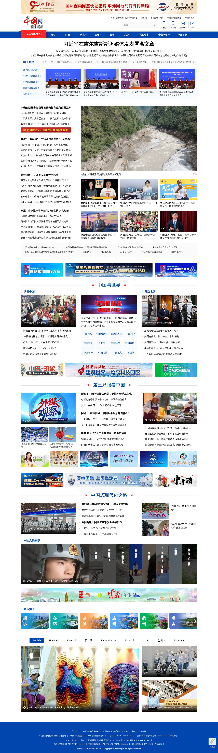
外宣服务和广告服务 (91, 731)
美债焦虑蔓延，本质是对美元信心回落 (163, 348)
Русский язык (108, 640)
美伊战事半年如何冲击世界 (43, 210)
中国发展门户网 (157, 18)
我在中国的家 (167, 203)
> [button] (195, 62)
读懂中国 (29, 291)
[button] (195, 138)
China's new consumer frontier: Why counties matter (167, 707)
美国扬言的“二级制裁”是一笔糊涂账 (162, 342)
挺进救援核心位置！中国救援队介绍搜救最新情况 (46, 150)
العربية (145, 640)
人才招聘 (106, 731)
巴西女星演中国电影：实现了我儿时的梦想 (166, 433)
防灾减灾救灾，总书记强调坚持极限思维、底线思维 (82, 51)
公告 (126, 731)
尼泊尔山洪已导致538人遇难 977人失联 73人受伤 (46, 227)
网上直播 (28, 62)
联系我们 (116, 731)
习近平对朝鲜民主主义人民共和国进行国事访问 (86, 247)
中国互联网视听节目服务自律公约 (52, 736)
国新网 (144, 18)
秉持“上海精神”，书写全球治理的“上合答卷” (46, 139)
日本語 (88, 640)
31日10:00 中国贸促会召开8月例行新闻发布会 (71, 62)
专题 (184, 55)
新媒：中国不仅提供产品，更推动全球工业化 (106, 393)
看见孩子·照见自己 (90, 203)
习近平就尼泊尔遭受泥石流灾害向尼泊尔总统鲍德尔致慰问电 (150, 55)
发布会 (24, 196)
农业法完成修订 (64, 124)
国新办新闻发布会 (31, 88)
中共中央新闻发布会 (32, 76)
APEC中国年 (126, 252)
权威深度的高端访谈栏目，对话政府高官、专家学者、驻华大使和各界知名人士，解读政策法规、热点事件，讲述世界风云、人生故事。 (108, 322)
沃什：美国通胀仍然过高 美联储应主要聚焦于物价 (46, 237)
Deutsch (71, 640)
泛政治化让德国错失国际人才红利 (161, 330)
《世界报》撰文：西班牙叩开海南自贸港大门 (104, 419)
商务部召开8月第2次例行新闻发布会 (137, 92)
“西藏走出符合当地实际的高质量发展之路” (102, 439)
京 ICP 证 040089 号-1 (75, 740)
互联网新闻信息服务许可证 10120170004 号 (105, 740)
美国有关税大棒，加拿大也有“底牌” (162, 336)
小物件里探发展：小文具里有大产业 (100, 534)
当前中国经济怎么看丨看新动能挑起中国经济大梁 (46, 186)
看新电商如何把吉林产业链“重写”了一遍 (102, 510)
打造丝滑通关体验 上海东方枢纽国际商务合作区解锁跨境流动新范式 (48, 530)
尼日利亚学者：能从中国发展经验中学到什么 (104, 425)
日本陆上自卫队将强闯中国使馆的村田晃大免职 (44, 221)
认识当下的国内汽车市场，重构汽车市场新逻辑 (47, 330)
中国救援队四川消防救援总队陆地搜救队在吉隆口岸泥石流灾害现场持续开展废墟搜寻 (124, 174)
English (37, 640)
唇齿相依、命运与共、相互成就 (126, 51)
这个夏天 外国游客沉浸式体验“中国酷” (162, 420)
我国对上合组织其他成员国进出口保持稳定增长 (44, 180)
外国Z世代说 (126, 234)
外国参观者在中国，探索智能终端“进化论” (102, 444)
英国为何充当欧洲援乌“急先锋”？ (159, 323)
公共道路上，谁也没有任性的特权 (40, 175)
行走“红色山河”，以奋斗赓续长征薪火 (42, 342)
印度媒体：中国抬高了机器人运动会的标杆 (166, 439)
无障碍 (212, 747)
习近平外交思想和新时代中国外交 (124, 18)
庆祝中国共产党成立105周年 (165, 247)
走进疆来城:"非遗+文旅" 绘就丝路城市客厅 (103, 515)
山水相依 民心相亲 (152, 51)
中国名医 (85, 234)
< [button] (193, 62)
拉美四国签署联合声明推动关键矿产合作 (41, 216)
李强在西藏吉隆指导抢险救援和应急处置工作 (46, 107)
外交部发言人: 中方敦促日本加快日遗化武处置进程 (46, 155)
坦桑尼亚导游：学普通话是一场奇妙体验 (104, 433)
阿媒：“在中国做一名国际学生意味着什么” (105, 413)
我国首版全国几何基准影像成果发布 (102, 522)
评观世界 (150, 291)
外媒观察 (27, 421)
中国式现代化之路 (109, 495)
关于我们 (75, 731)
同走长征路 (106, 252)
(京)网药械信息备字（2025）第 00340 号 (147, 744)
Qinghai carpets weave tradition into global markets (51, 707)
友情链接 (142, 731)
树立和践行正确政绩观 (152, 252)
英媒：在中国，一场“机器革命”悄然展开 (101, 405)
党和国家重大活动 (31, 70)
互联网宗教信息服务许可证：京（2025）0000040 (108, 744)
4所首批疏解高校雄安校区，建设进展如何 (105, 504)
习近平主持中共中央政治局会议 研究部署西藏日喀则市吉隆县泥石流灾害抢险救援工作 (75, 55)
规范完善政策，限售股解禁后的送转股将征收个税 (46, 191)
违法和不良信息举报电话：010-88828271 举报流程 (157, 736)
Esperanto (179, 640)
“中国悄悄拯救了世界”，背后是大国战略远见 (45, 336)
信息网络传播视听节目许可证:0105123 (69, 744)
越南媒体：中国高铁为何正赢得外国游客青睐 (168, 444)
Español (129, 640)
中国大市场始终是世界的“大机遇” (40, 354)
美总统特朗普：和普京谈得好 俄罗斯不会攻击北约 (46, 232)
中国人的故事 (32, 540)
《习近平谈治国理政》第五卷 (130, 247)
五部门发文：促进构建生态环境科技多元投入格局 (46, 166)
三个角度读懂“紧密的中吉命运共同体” (163, 354)
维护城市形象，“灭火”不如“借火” (39, 348)
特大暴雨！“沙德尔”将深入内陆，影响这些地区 (44, 144)
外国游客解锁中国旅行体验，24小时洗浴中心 (168, 428)
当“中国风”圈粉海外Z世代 (34, 323)
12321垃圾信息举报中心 (96, 736)
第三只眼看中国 (109, 384)
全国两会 (87, 252)
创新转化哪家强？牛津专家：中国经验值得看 (104, 399)
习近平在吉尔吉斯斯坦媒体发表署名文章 (109, 44)
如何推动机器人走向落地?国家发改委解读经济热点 (46, 161)
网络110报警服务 (76, 736)
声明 (133, 731)
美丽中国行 (176, 252)
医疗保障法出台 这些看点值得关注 (38, 124)
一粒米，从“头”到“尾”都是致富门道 (99, 528)
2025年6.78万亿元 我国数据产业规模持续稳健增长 (46, 202)
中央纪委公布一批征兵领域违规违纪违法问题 (43, 113)
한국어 (161, 640)
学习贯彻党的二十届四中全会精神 (40, 247)
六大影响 (64, 210)
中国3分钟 (125, 203)
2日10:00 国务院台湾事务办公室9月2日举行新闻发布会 (122, 62)
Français (54, 640)
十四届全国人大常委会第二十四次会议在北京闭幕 (46, 118)
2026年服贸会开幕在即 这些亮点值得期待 (51, 196)
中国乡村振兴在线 (174, 18)
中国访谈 (164, 234)
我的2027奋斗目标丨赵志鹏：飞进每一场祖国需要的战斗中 (52, 581)
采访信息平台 (29, 94)
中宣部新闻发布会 (31, 82)
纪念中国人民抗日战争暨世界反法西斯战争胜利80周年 (49, 252)
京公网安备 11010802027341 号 (139, 740)
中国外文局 (189, 18)
